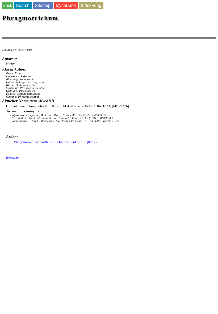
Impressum (12, 157)
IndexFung (91, 5)
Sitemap (43, 5)
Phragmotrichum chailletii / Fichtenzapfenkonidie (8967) (55, 142)
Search (23, 5)
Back (7, 5)
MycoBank (66, 5)
